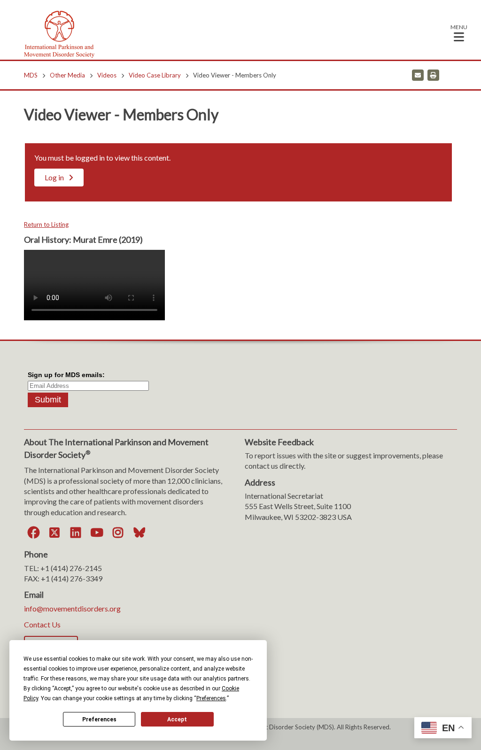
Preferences (99, 719)
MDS (31, 75)
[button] (459, 32)
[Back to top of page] (390, 728)
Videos (106, 75)
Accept (177, 719)
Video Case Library (155, 75)
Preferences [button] (211, 698)
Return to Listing (46, 224)
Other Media (67, 75)
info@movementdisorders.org (72, 608)
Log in (54, 177)
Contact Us (42, 624)
